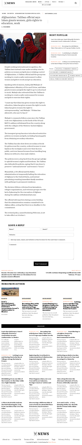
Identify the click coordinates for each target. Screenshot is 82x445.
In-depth (10, 13)
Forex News (75, 75)
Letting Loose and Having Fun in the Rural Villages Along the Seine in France (65, 62)
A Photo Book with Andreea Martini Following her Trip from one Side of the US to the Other (12, 405)
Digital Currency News (66, 69)
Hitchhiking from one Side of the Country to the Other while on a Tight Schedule (12, 381)
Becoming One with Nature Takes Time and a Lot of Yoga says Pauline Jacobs (65, 47)
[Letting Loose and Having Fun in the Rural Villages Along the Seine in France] (72, 292)
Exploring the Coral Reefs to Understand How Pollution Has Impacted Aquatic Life (40, 357)
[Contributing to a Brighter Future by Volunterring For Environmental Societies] (51, 292)
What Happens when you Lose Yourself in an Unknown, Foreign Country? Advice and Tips (40, 382)
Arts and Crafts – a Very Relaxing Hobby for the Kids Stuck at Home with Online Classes (67, 405)
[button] (75, 3)
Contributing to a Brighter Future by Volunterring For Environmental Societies (64, 55)
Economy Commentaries (61, 72)
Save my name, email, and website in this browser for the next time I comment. (38, 240)
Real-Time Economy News (61, 79)
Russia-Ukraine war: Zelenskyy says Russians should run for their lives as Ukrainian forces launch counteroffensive (18, 274)
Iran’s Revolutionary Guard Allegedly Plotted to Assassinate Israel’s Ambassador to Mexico (65, 40)
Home (4, 13)
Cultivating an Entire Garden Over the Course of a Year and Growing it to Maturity (68, 357)
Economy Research (58, 75)
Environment (26, 298)
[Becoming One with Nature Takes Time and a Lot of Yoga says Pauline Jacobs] (31, 292)
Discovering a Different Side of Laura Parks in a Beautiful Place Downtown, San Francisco (41, 404)
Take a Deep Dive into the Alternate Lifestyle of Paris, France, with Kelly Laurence (67, 381)
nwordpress (26, 317)
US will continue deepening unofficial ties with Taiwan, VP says (63, 274)
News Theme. (52, 442)
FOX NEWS (6, 26)
